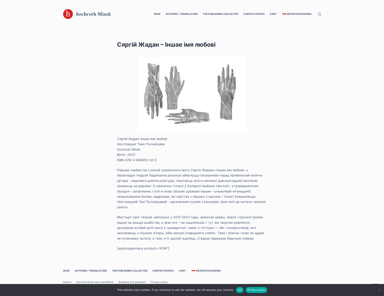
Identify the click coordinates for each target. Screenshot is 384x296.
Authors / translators (182, 13)
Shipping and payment (132, 282)
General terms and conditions (94, 282)
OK (240, 289)
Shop (157, 13)
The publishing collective (220, 13)
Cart (273, 13)
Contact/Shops (254, 13)
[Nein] (379, 290)
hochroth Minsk (93, 14)
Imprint (67, 282)
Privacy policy (159, 282)
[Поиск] (319, 14)
